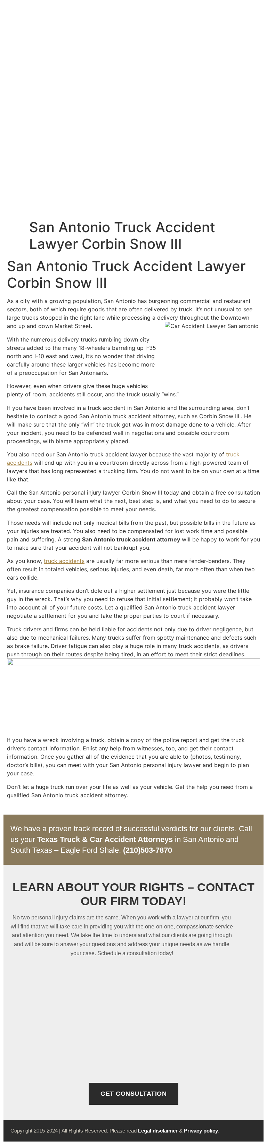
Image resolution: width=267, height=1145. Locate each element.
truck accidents (64, 560)
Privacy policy (201, 1131)
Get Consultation (133, 1093)
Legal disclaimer (158, 1131)
